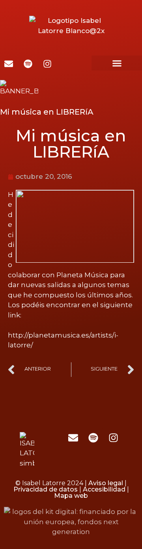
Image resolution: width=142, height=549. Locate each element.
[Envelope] (73, 438)
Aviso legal (105, 483)
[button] (117, 63)
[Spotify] (93, 438)
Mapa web (71, 495)
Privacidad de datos (45, 489)
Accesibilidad (104, 489)
